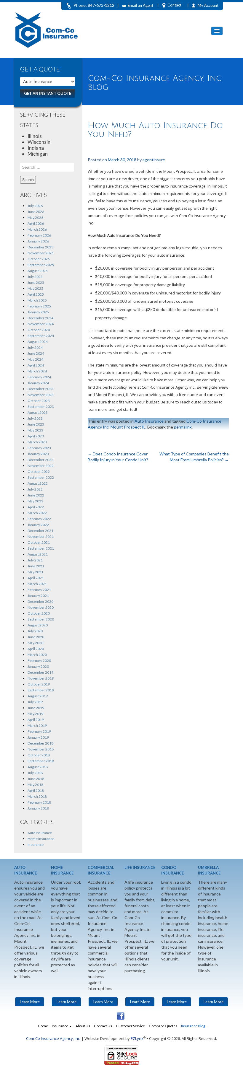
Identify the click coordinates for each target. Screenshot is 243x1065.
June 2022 (36, 495)
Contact (174, 5)
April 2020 (36, 649)
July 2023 (35, 418)
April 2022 (36, 507)
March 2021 (37, 584)
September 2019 (41, 690)
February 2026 (39, 235)
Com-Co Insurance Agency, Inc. (53, 1038)
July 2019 (35, 702)
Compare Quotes (163, 1026)
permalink (183, 426)
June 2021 (36, 566)
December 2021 (40, 530)
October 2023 (39, 400)
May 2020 (35, 643)
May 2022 (35, 501)
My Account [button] (208, 5)
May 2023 (35, 430)
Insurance (36, 844)
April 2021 (36, 578)
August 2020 (38, 625)
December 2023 (40, 389)
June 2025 (36, 282)
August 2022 (38, 483)
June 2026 (36, 211)
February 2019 (39, 731)
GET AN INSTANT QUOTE (47, 93)
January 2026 (38, 241)
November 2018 (41, 749)
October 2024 (39, 330)
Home (43, 1026)
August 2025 (38, 270)
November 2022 (41, 465)
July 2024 (35, 347)
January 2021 (38, 595)
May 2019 (35, 713)
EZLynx (137, 1038)
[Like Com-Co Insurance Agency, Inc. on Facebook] (120, 1015)
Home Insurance (41, 838)
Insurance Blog (193, 1026)
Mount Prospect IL (128, 426)
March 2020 (37, 654)
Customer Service (130, 1026)
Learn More (30, 1001)
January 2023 (38, 454)
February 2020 (39, 660)
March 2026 (37, 229)
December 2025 (40, 247)
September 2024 (41, 335)
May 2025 (35, 288)
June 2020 (36, 637)
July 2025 (35, 276)
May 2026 (35, 217)
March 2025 (37, 300)
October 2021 (39, 542)
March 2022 (37, 513)
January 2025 (38, 312)
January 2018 (38, 808)
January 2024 (38, 383)
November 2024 (41, 324)
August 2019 (38, 696)
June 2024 (36, 353)
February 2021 (39, 589)
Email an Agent (140, 5)
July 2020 (35, 631)
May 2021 (35, 572)
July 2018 (35, 773)
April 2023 (36, 436)
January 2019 (38, 737)
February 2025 (39, 306)
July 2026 (35, 205)
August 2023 (38, 412)
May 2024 (35, 359)
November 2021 (41, 536)
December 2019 (40, 672)
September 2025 (41, 265)
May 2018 (35, 784)
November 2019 (41, 678)
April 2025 (36, 294)
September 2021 (41, 548)
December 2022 (40, 459)
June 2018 (36, 778)
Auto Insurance (40, 832)
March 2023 (37, 442)
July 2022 (35, 489)
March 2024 (37, 371)
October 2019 (39, 684)
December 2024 (40, 318)
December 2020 (40, 601)
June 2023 (36, 424)
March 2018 (37, 796)
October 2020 (39, 613)
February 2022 (39, 519)
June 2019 (36, 708)
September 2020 (41, 619)
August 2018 (38, 767)
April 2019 (36, 719)
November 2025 (41, 253)
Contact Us (103, 1026)
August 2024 (38, 341)
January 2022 (38, 524)
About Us (83, 1026)
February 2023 (39, 448)
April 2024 (36, 365)
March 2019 (37, 725)
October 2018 (39, 755)
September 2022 (41, 477)
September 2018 (41, 761)
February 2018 (39, 802)
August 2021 (38, 554)
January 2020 (38, 666)
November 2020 (41, 607)
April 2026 (36, 223)
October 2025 (39, 259)
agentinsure (154, 159)
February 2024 (39, 377)
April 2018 (36, 790)
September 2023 (41, 406)
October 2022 (39, 471)
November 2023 (41, 395)
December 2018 (40, 743)
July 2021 (35, 560)
